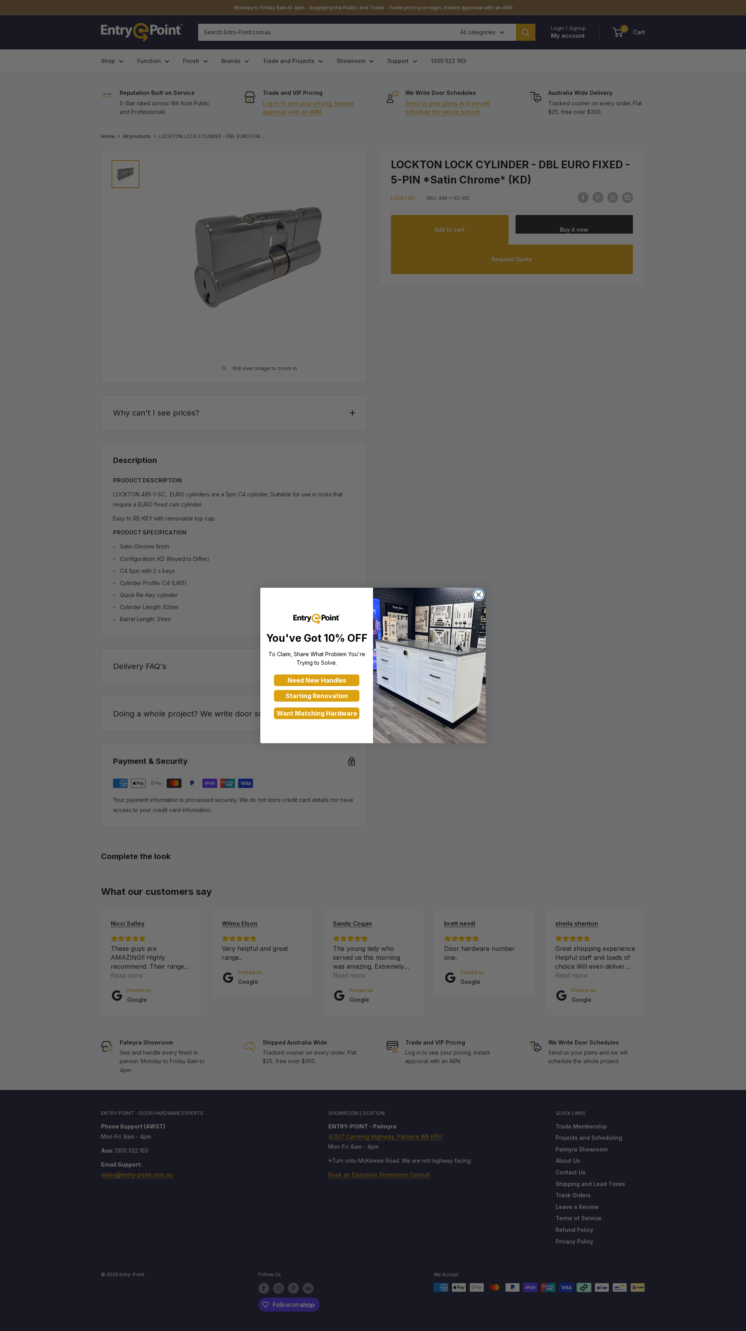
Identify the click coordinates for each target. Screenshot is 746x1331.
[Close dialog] (479, 595)
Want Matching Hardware (317, 713)
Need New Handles (317, 680)
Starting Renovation (317, 696)
